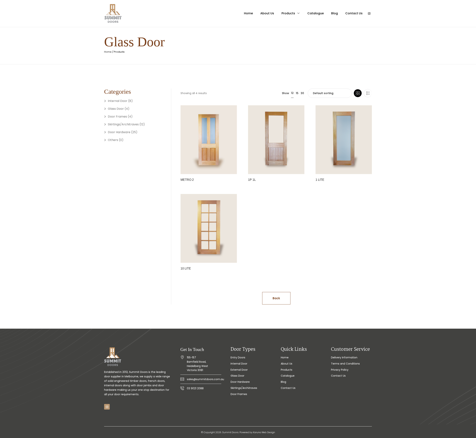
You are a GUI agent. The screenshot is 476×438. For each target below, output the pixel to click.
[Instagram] (369, 13)
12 (292, 93)
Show (285, 93)
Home (108, 52)
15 (297, 93)
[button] (276, 298)
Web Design (268, 432)
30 (302, 93)
